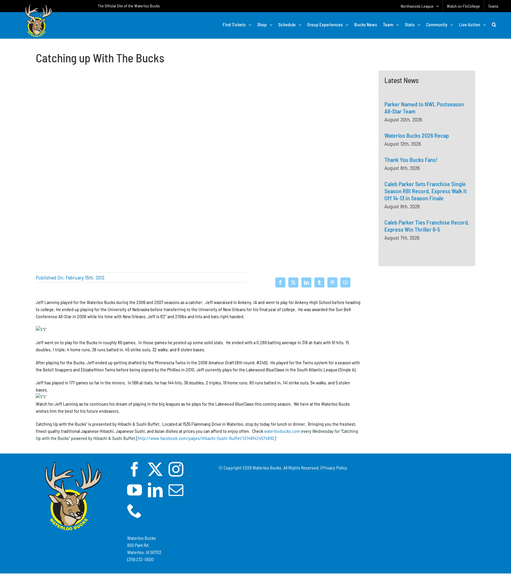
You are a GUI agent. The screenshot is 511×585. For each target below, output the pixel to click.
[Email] (345, 282)
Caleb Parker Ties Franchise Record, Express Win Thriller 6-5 (426, 226)
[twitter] (155, 469)
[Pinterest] (332, 282)
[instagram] (176, 469)
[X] (293, 282)
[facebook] (134, 469)
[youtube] (134, 489)
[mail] (176, 489)
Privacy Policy (334, 467)
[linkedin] (155, 489)
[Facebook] (280, 282)
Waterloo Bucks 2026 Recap (416, 135)
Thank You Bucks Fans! (411, 159)
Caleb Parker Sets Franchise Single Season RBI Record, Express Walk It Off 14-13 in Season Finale (425, 191)
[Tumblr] (319, 282)
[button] (494, 24)
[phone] (134, 510)
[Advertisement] (427, 336)
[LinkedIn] (306, 282)
